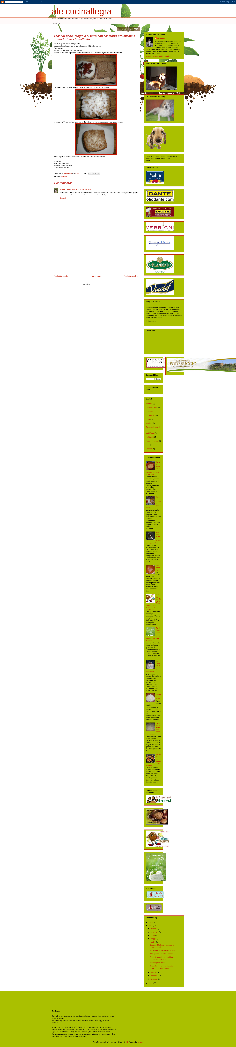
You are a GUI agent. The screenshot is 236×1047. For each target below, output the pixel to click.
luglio (153, 935)
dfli (127, 1042)
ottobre (154, 929)
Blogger (140, 1042)
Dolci (148, 419)
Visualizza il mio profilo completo (158, 56)
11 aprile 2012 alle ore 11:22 (81, 189)
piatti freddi (150, 433)
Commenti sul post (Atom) (99, 284)
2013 (151, 922)
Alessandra (162, 38)
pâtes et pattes (65, 189)
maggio (154, 939)
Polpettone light (158, 568)
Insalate (149, 423)
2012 (151, 926)
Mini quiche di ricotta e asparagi (162, 954)
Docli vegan (150, 415)
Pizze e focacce (152, 441)
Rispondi (63, 198)
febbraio (154, 976)
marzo (153, 972)
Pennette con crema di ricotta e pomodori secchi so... (162, 967)
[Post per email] (84, 173)
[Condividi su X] (94, 173)
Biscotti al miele (158, 696)
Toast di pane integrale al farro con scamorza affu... (162, 958)
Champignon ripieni (157, 963)
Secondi (149, 449)
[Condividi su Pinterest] (98, 173)
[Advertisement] (95, 253)
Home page (96, 276)
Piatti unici (150, 437)
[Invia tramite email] (89, 173)
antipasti (64, 177)
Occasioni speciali (153, 427)
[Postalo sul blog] (91, 173)
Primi (148, 445)
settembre (155, 932)
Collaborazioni (151, 407)
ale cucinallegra (82, 11)
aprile (153, 942)
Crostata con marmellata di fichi (162, 950)
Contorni (149, 411)
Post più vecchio (131, 276)
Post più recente (61, 276)
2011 (151, 983)
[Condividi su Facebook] (96, 173)
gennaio (154, 979)
